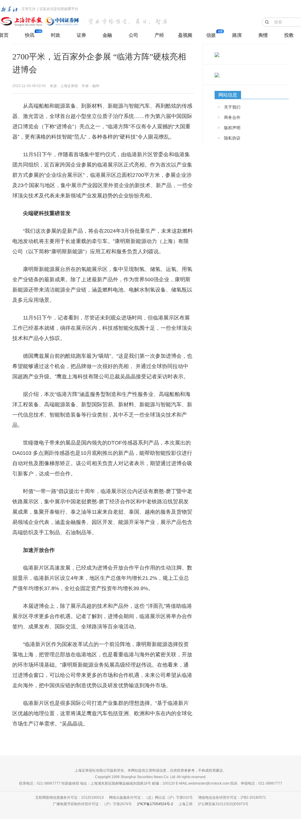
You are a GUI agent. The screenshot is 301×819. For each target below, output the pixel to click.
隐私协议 (232, 138)
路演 (237, 35)
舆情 (263, 35)
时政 (55, 35)
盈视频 (185, 35)
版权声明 (232, 127)
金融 (107, 35)
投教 (289, 35)
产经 (159, 35)
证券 (81, 35)
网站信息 (227, 94)
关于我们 (232, 107)
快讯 (29, 35)
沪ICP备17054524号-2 (155, 804)
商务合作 (232, 117)
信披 (211, 35)
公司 (133, 35)
